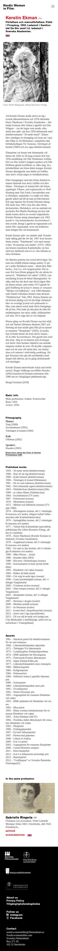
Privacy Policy (15, 900)
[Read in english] (8, 35)
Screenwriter (15, 835)
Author (10, 831)
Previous (9, 798)
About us (12, 897)
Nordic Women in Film (14, 7)
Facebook (11, 918)
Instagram (16, 915)
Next (50, 798)
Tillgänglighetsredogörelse (23, 904)
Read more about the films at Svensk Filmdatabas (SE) (23, 453)
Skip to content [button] (10, 2)
